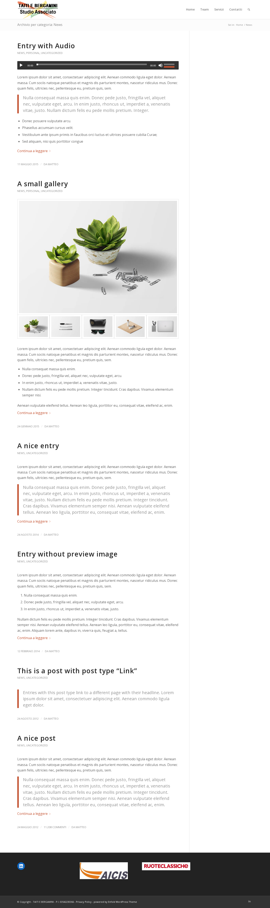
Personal (33, 53)
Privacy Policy (84, 901)
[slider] (170, 65)
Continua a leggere (32, 151)
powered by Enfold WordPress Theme (115, 901)
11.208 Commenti (55, 827)
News (21, 53)
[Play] (21, 65)
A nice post (36, 738)
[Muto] (160, 65)
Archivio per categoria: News (39, 24)
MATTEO (53, 164)
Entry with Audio (46, 45)
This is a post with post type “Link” (77, 670)
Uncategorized (52, 53)
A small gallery (42, 183)
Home (239, 24)
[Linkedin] (249, 901)
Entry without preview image (67, 553)
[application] (98, 65)
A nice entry (38, 445)
